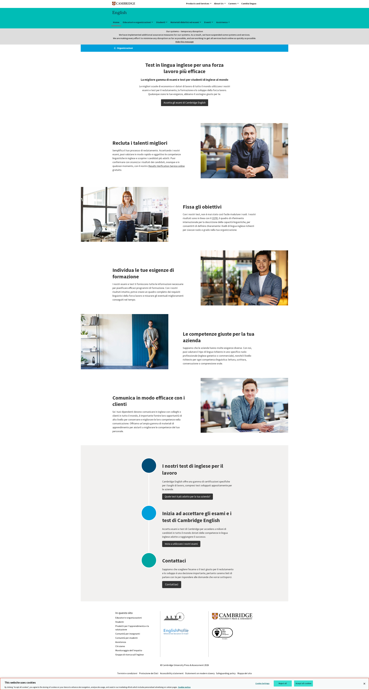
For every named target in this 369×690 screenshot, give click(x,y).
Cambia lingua (248, 3)
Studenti (160, 22)
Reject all (283, 683)
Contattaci (171, 584)
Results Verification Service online (166, 166)
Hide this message (184, 41)
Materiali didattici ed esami (185, 22)
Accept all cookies (303, 683)
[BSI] (222, 644)
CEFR (215, 218)
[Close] (364, 683)
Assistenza (222, 22)
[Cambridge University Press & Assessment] (232, 625)
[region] (184, 684)
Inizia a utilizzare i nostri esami (181, 543)
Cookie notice (184, 687)
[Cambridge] (123, 4)
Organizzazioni (125, 48)
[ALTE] (174, 626)
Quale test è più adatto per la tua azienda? (187, 496)
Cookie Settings (262, 683)
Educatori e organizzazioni (137, 22)
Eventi (207, 22)
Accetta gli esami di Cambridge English (185, 102)
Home (116, 22)
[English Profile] (176, 639)
